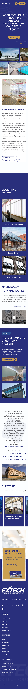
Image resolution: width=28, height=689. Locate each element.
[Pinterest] (22, 605)
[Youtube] (17, 605)
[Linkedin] (3, 609)
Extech (6, 685)
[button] (16, 3)
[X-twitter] (12, 605)
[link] (18, 37)
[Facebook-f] (3, 605)
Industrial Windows (14, 277)
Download (9, 564)
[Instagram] (7, 605)
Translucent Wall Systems (14, 224)
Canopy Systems (14, 253)
